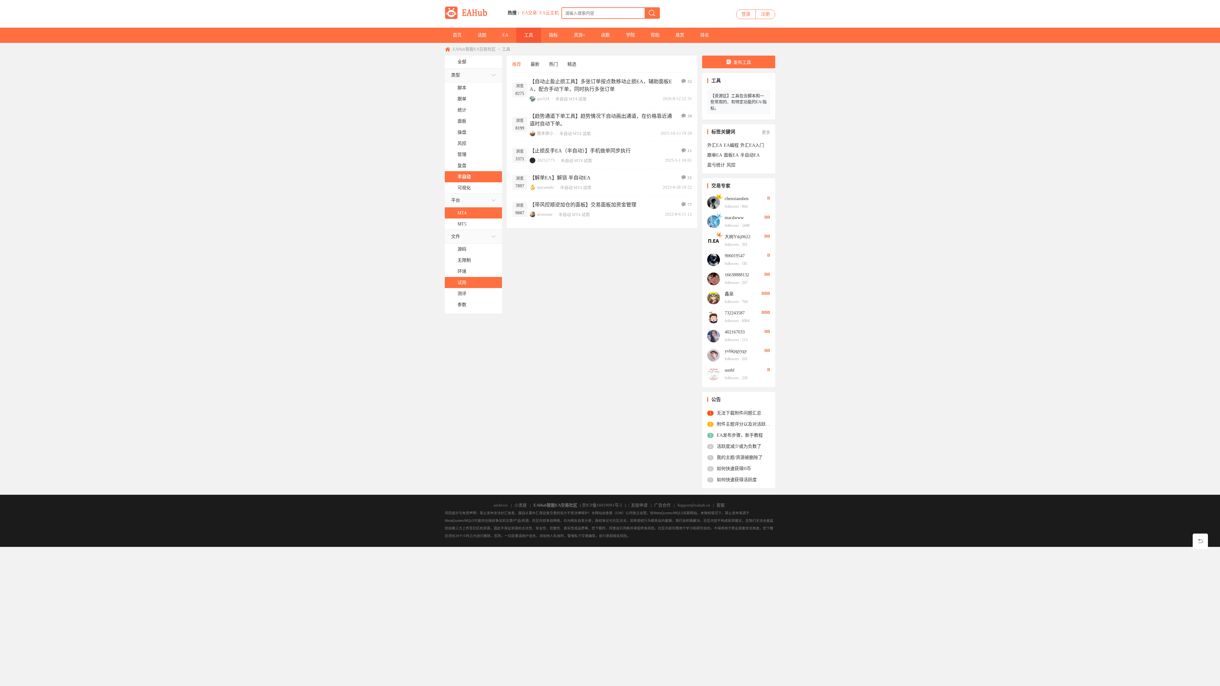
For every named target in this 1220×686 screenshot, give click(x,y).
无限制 (464, 260)
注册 (765, 14)
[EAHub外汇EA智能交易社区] (468, 18)
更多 (766, 132)
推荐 (516, 64)
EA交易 (529, 12)
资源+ (579, 35)
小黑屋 (520, 505)
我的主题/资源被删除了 (739, 457)
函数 (605, 35)
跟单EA (714, 155)
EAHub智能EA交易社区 (474, 49)
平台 (455, 200)
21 (690, 177)
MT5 (462, 224)
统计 (462, 110)
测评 (462, 293)
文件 (455, 236)
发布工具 (742, 62)
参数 (462, 304)
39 (690, 116)
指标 (553, 35)
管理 (462, 154)
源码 (462, 249)
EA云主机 (549, 12)
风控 (462, 143)
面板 (462, 121)
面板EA (731, 155)
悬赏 (679, 35)
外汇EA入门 (752, 145)
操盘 (462, 132)
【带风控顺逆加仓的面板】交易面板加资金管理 (583, 204)
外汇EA (714, 145)
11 (690, 150)
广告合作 (662, 505)
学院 (630, 35)
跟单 (462, 99)
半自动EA (750, 155)
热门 (553, 64)
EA (505, 35)
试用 (462, 282)
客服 (720, 505)
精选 (571, 64)
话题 (482, 35)
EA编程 (731, 145)
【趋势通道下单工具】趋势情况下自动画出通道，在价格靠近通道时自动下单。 (601, 119)
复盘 (462, 165)
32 (690, 81)
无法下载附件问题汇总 (739, 413)
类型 (455, 75)
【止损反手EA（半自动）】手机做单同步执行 (580, 150)
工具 (528, 35)
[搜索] (652, 13)
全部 (462, 61)
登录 (746, 14)
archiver (501, 505)
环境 (462, 271)
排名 (704, 35)
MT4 (462, 213)
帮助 (655, 35)
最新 (535, 64)
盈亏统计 (716, 165)
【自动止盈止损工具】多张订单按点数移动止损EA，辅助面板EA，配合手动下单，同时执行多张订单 (601, 85)
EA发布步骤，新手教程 (740, 435)
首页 (457, 35)
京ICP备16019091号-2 (602, 505)
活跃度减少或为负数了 (739, 446)
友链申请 (639, 505)
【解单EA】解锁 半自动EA (560, 177)
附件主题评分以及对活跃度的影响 (743, 424)
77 (690, 204)
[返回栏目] (1200, 541)
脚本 (462, 87)
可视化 (464, 187)
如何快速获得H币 (734, 468)
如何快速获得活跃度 (737, 479)
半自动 (464, 176)
